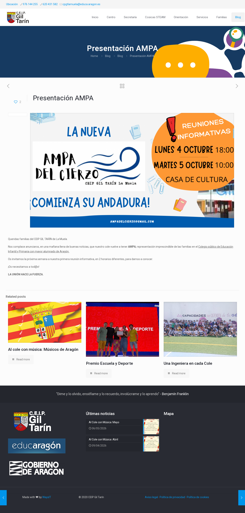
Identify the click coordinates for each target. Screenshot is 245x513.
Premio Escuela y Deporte (109, 363)
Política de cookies (198, 497)
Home (94, 56)
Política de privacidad (172, 497)
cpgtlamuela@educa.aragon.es (81, 4)
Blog (107, 56)
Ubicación (12, 4)
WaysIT (46, 497)
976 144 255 (30, 4)
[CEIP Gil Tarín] (20, 17)
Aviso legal (151, 497)
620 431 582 (50, 4)
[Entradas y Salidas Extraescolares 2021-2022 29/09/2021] (3, 497)
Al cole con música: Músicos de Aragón (43, 349)
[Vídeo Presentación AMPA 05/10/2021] (241, 497)
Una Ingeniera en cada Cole (188, 363)
